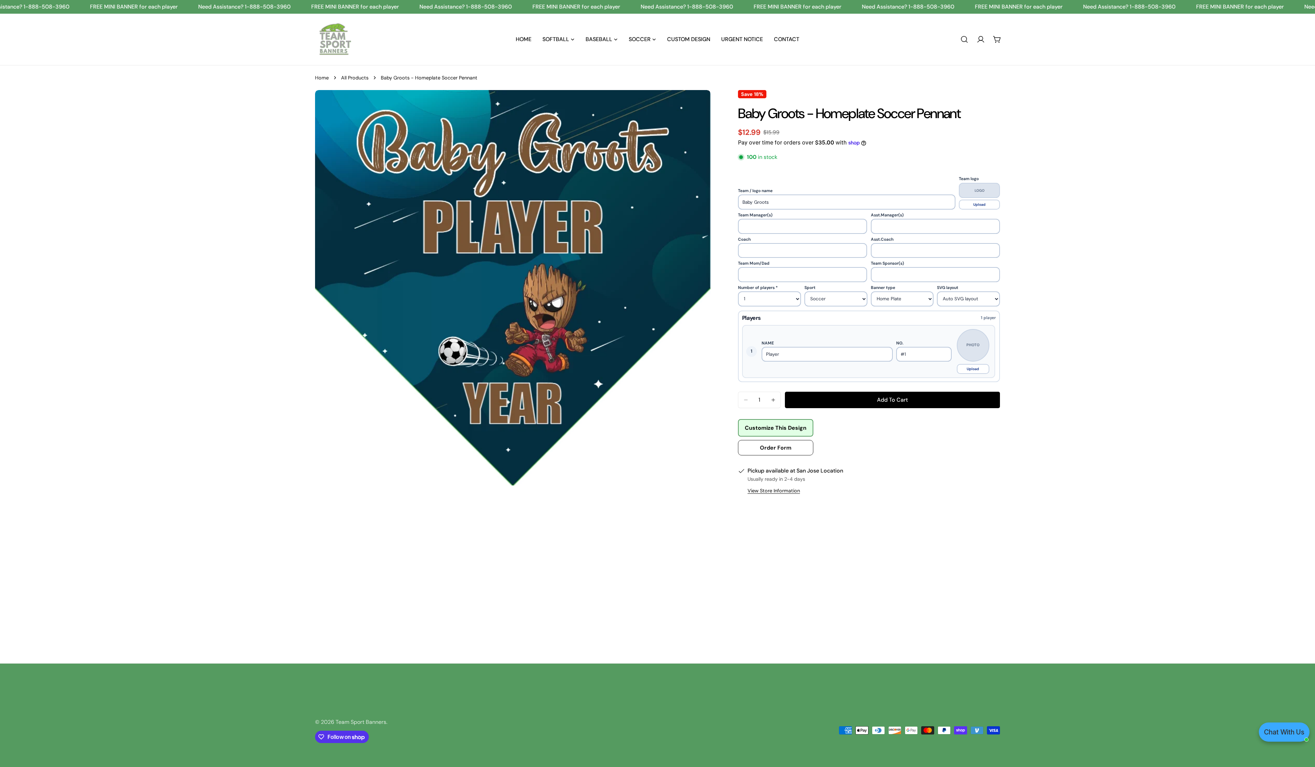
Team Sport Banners (361, 722)
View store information (774, 491)
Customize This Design (775, 427)
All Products (354, 78)
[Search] (964, 39)
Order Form (775, 447)
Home (322, 78)
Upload (979, 204)
